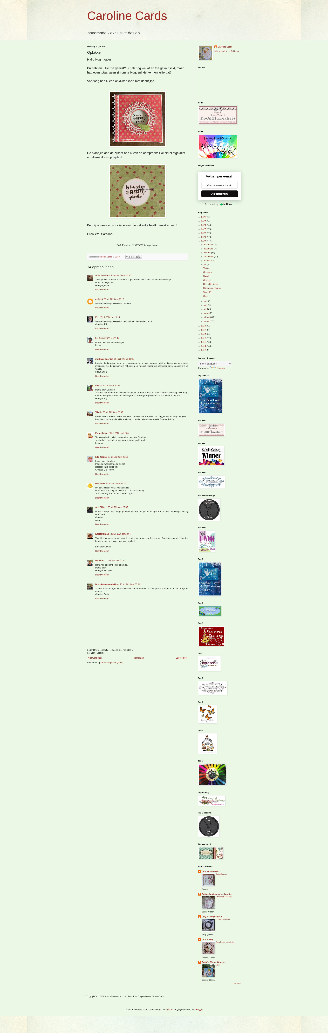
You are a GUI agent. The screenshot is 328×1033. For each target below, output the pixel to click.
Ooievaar (207, 272)
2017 (204, 334)
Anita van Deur (102, 275)
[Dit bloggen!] (130, 257)
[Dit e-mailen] (127, 257)
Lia (96, 338)
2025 (204, 221)
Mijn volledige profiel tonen (227, 51)
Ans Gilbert (101, 507)
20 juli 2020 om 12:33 (110, 386)
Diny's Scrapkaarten (212, 917)
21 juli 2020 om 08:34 (130, 584)
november (209, 249)
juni (206, 301)
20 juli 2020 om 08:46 (121, 275)
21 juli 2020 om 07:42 (115, 560)
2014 (204, 346)
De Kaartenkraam (210, 871)
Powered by (211, 204)
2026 (204, 217)
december (209, 244)
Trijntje (98, 412)
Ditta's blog (207, 939)
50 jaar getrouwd (223, 919)
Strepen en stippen (212, 288)
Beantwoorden (102, 289)
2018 (204, 330)
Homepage (138, 658)
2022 (204, 233)
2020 (204, 241)
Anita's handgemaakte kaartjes (217, 894)
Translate (221, 368)
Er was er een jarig (223, 897)
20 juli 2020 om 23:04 (121, 534)
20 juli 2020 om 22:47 (118, 507)
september (209, 256)
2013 (204, 350)
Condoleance (221, 874)
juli (205, 264)
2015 (204, 342)
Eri (97, 317)
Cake (205, 296)
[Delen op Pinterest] (140, 257)
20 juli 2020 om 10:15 (110, 317)
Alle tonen (237, 983)
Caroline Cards (127, 15)
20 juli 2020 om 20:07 (113, 412)
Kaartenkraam (102, 534)
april (206, 309)
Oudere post (181, 658)
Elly (97, 386)
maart (206, 313)
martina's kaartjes (104, 359)
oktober (207, 252)
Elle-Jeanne (101, 457)
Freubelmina (101, 433)
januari (207, 321)
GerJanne (100, 483)
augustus (208, 261)
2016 (204, 338)
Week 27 (207, 292)
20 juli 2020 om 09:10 (114, 299)
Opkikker (207, 280)
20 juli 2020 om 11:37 (124, 359)
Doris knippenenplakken (107, 584)
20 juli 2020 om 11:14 (109, 338)
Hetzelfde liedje (210, 284)
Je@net (99, 299)
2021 (204, 237)
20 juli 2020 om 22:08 (118, 433)
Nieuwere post (94, 658)
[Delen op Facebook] (137, 257)
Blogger (199, 1009)
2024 (204, 225)
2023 (204, 229)
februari (207, 317)
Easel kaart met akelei (225, 942)
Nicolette (99, 560)
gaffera (170, 1009)
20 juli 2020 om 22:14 (116, 483)
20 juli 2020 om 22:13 (118, 457)
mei (206, 305)
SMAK (206, 276)
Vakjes (206, 268)
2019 (204, 326)
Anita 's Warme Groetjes (214, 962)
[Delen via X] (133, 257)
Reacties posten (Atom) (112, 662)
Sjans (218, 965)
